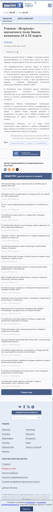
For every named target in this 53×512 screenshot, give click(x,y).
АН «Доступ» (26, 499)
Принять (26, 508)
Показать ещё (26, 392)
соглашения (30, 502)
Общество (8, 42)
